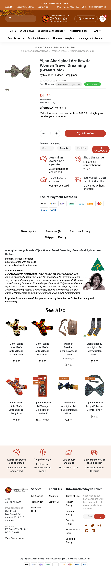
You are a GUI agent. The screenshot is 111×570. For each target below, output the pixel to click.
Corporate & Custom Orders (55, 3)
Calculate (100, 150)
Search (10, 18)
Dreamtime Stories (25, 7)
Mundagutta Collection (90, 38)
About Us (9, 7)
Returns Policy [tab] (80, 231)
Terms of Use (73, 496)
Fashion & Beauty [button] (37, 38)
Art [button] (96, 30)
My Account (88, 18)
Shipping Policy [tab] (55, 237)
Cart (102, 18)
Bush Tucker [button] (15, 38)
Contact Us (43, 7)
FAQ (59, 7)
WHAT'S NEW (27, 30)
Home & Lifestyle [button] (62, 38)
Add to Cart (88, 133)
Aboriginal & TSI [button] (79, 30)
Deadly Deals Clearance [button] (50, 30)
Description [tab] (29, 231)
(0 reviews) (61, 81)
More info (60, 107)
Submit (99, 516)
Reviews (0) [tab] (54, 231)
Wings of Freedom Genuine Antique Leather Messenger (68, 351)
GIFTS (13, 30)
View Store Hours (14, 538)
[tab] (29, 231)
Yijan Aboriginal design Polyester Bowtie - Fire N (94, 406)
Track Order (37, 501)
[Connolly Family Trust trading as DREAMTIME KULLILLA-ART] (55, 18)
